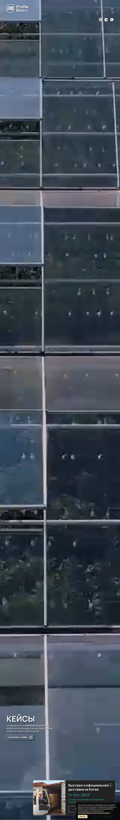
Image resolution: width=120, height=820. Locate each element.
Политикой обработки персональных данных (94, 813)
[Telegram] (106, 19)
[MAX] (100, 19)
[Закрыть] (110, 785)
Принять (83, 816)
